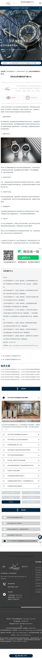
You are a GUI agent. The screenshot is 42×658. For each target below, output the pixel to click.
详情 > (7, 429)
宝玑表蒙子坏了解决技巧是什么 (13, 355)
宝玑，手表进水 (11, 492)
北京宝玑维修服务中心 (11, 240)
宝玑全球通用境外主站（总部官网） (9, 630)
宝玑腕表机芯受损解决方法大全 (13, 359)
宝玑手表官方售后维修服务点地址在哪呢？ (18, 397)
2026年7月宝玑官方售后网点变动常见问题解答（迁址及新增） (16, 379)
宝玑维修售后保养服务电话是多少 (16, 475)
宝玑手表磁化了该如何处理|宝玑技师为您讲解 (19, 449)
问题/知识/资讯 (20, 71)
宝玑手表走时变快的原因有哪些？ (16, 455)
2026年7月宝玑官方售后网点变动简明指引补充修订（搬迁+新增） (17, 374)
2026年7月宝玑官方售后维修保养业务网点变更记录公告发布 (16, 371)
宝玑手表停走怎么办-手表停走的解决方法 (18, 439)
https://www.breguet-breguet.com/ (27, 630)
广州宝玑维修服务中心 (8, 309)
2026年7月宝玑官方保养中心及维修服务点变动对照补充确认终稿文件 (18, 377)
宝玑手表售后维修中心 (7, 107)
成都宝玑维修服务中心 (8, 335)
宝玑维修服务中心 (10, 71)
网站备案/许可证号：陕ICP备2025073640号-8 (21, 623)
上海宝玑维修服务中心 (8, 296)
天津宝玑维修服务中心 (8, 329)
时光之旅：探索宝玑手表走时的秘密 (16, 460)
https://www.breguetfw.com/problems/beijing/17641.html (23, 345)
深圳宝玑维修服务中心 (8, 322)
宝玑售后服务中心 (27, 2)
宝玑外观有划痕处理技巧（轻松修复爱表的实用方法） (21, 465)
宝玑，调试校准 (31, 497)
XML (21, 626)
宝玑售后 (11, 501)
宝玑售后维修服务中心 (17, 618)
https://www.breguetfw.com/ (24, 635)
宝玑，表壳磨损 (31, 501)
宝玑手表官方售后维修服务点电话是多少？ (18, 434)
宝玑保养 (31, 492)
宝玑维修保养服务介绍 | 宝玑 (15, 444)
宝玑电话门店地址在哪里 (14, 470)
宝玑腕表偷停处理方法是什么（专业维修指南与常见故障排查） (23, 481)
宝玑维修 (11, 497)
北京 (27, 71)
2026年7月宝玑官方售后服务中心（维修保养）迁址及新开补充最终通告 (18, 369)
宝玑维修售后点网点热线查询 (15, 486)
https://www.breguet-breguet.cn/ (21, 632)
